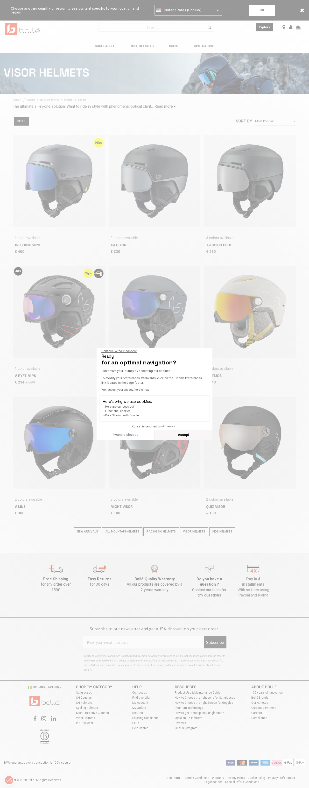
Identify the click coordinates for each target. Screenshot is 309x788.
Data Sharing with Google (122, 415)
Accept (183, 435)
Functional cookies (118, 411)
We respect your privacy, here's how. (125, 389)
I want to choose (125, 435)
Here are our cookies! (119, 406)
